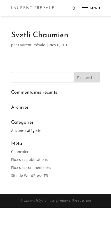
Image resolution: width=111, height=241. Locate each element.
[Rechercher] (73, 8)
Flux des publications (29, 159)
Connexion (20, 151)
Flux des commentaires (31, 167)
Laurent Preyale (33, 8)
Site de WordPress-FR (29, 175)
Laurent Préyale (31, 44)
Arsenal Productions (75, 200)
